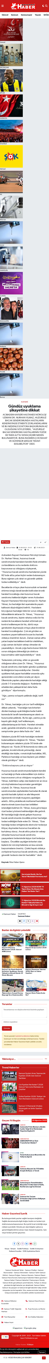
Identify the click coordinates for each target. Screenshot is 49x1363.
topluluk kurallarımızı (22, 1036)
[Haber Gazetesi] (23, 6)
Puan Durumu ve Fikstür (36, 1309)
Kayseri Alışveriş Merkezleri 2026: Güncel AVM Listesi (12, 949)
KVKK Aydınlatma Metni (31, 1251)
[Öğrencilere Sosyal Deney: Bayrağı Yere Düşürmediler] (13, 985)
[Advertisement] (24, 473)
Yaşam (38, 15)
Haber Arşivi (8, 1322)
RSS (6, 1337)
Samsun (14, 15)
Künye (7, 1249)
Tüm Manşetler (9, 1317)
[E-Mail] (20, 921)
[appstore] (17, 1329)
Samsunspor (26, 15)
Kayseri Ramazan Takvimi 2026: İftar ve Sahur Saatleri (36, 971)
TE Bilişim (30, 1344)
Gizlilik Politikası (23, 1249)
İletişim (13, 1249)
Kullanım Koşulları (15, 1251)
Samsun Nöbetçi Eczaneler (9, 1302)
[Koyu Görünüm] (43, 6)
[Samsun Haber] (9, 914)
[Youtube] (37, 921)
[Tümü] (46, 1059)
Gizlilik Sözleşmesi (36, 1249)
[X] (18, 1244)
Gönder (7, 1028)
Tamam (42, 1352)
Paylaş (6, 542)
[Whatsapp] (35, 1244)
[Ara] (46, 6)
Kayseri (24, 402)
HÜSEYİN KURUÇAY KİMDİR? (20, 1358)
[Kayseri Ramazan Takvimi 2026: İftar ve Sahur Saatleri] (36, 962)
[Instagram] (32, 921)
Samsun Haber (10, 547)
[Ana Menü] (2, 6)
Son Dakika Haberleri (35, 1317)
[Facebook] (24, 921)
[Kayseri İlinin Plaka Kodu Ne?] (36, 985)
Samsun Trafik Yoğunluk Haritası (11, 1310)
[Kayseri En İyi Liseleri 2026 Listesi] (36, 940)
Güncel (5, 15)
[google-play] (30, 1329)
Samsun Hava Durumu (36, 1301)
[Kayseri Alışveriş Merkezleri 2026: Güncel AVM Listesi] (13, 940)
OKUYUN (34, 1352)
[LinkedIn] (26, 1244)
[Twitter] (28, 921)
